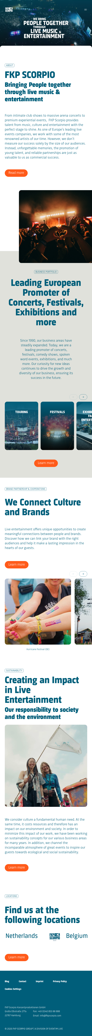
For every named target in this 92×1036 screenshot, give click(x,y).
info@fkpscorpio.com (50, 1016)
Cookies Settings (13, 989)
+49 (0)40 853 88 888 (49, 1011)
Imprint (39, 981)
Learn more (46, 463)
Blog (7, 981)
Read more (16, 173)
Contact (22, 981)
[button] (83, 397)
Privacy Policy (60, 981)
